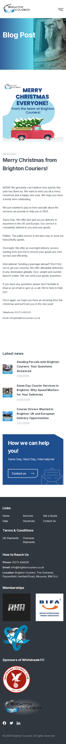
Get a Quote (50, 515)
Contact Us (49, 520)
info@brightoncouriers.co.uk (27, 567)
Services (28, 515)
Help (5, 520)
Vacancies (29, 520)
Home (6, 515)
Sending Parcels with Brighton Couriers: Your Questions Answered (38, 366)
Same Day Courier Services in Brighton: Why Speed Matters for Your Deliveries (38, 390)
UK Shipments (11, 538)
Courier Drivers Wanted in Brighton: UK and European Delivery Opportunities (36, 413)
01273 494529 (20, 562)
